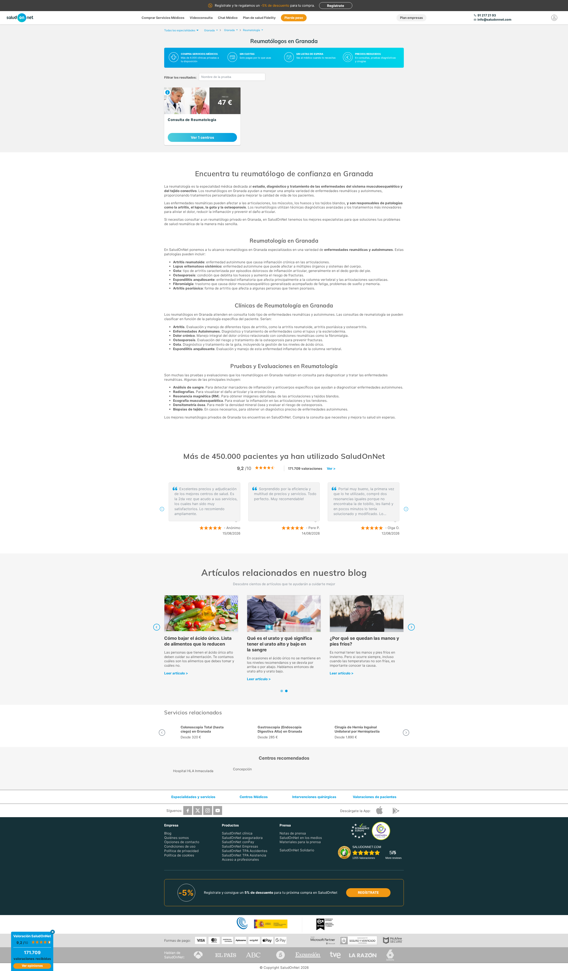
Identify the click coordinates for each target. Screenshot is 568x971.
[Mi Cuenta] (554, 17)
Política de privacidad (181, 851)
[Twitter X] (197, 810)
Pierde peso (293, 18)
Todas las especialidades (179, 30)
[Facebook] (187, 810)
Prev (156, 627)
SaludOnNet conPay (238, 842)
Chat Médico (228, 18)
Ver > (331, 468)
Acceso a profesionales (240, 859)
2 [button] (286, 548)
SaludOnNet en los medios (301, 838)
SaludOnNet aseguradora (242, 838)
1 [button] (279, 548)
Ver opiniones (32, 965)
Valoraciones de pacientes (374, 797)
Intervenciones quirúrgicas (314, 797)
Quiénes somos (176, 838)
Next (411, 627)
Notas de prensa (293, 833)
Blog (167, 833)
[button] (162, 509)
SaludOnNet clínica (237, 833)
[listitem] (202, 116)
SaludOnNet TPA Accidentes (244, 851)
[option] (284, 509)
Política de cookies (179, 855)
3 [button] (293, 548)
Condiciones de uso (179, 846)
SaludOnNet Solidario (297, 850)
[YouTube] (217, 810)
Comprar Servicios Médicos (163, 18)
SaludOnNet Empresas (240, 846)
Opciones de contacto (181, 842)
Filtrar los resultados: (180, 77)
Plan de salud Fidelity (259, 18)
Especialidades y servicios (193, 797)
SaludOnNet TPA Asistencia (244, 855)
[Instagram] (207, 810)
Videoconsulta (201, 18)
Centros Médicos (254, 797)
